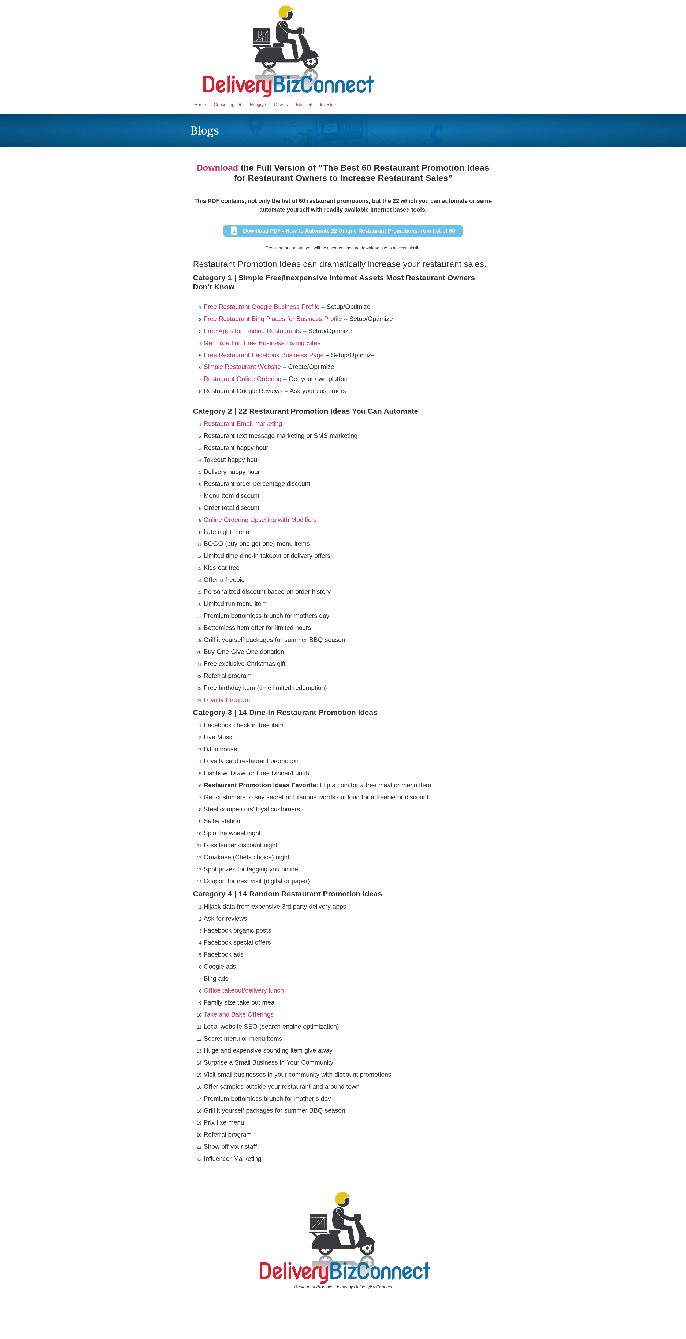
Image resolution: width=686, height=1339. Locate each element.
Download (217, 168)
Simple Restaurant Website (242, 366)
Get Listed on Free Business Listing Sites (262, 342)
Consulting (224, 104)
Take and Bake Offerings (239, 1014)
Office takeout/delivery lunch (244, 990)
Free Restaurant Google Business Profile (261, 306)
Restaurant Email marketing (243, 423)
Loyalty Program (227, 699)
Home (200, 104)
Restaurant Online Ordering (242, 378)
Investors (328, 104)
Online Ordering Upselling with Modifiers (260, 519)
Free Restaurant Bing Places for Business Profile (273, 318)
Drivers (281, 104)
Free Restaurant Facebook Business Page (264, 355)
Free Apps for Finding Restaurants (252, 330)
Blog (300, 104)
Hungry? (258, 104)
